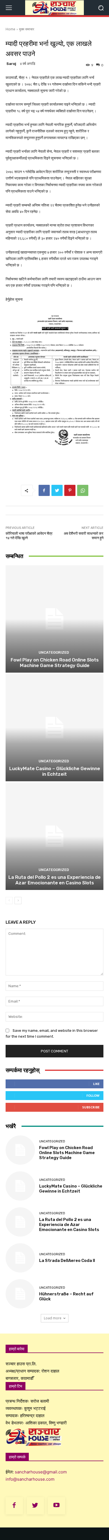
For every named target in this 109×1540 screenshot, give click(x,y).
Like (96, 1084)
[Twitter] (57, 490)
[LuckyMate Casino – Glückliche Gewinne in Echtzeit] (54, 727)
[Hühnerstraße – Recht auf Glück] (20, 1293)
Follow (92, 1095)
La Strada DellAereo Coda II (67, 1260)
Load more (52, 1318)
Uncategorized (54, 652)
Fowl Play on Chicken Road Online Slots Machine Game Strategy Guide (55, 662)
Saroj (11, 63)
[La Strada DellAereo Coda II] (20, 1258)
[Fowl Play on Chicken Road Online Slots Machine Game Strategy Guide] (54, 619)
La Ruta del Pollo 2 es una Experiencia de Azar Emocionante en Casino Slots (54, 879)
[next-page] (18, 900)
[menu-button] (8, 7)
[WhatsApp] (82, 490)
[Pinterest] (69, 490)
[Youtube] (56, 1505)
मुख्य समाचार (26, 29)
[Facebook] (44, 490)
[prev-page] (9, 900)
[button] (100, 7)
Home (10, 29)
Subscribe (90, 1107)
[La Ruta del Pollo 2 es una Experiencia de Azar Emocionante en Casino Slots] (54, 836)
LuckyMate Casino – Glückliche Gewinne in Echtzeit (54, 771)
